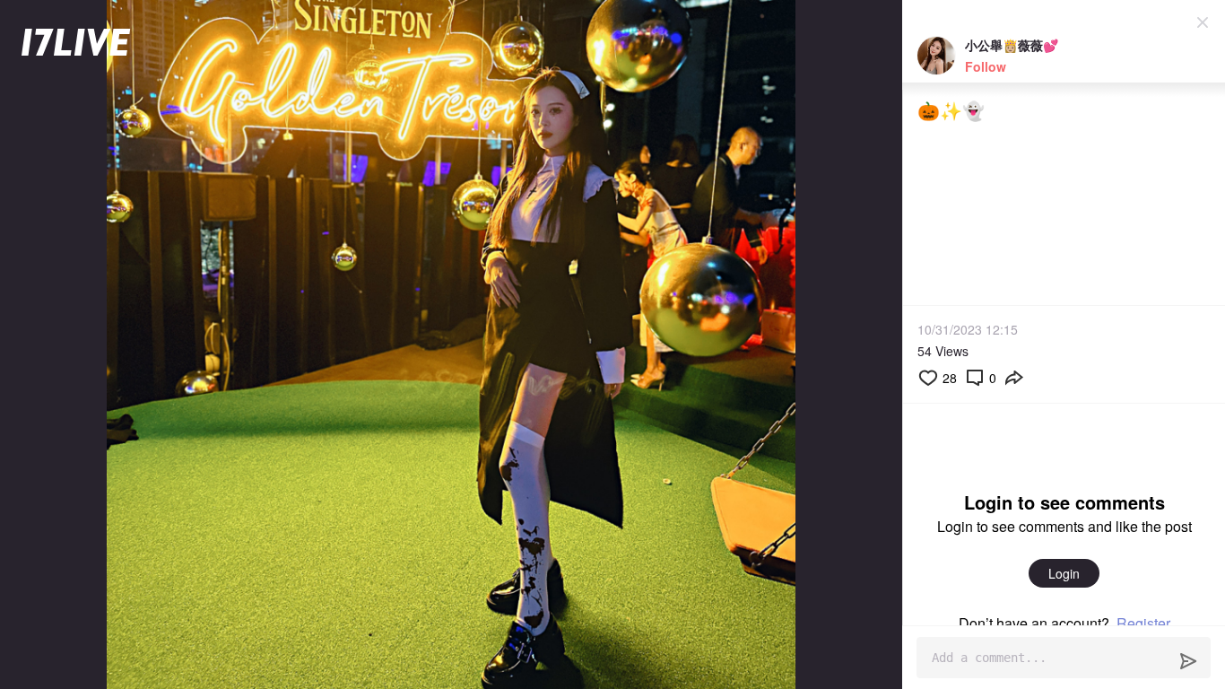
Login (1064, 573)
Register (1143, 623)
